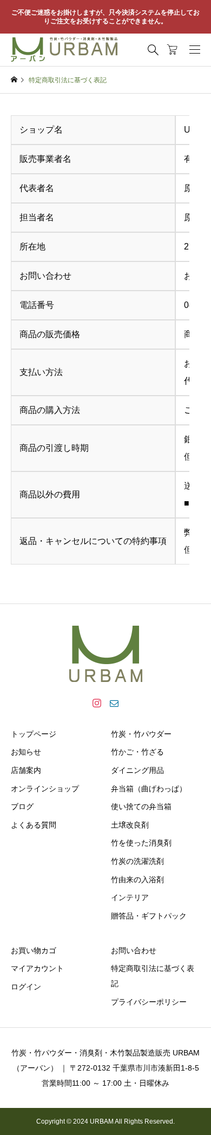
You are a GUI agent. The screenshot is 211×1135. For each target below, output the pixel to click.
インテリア (130, 897)
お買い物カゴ (33, 950)
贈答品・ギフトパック (149, 915)
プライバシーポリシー (149, 1002)
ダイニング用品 (137, 770)
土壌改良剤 (130, 825)
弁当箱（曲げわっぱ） (149, 788)
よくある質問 (33, 825)
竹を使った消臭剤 (141, 842)
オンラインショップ (45, 788)
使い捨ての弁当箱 (141, 806)
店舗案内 (26, 770)
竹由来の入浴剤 (137, 879)
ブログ (22, 806)
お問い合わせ (133, 950)
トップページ (33, 734)
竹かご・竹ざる (137, 751)
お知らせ (26, 751)
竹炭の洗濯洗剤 (137, 861)
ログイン (26, 986)
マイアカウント (37, 968)
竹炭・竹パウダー (141, 734)
